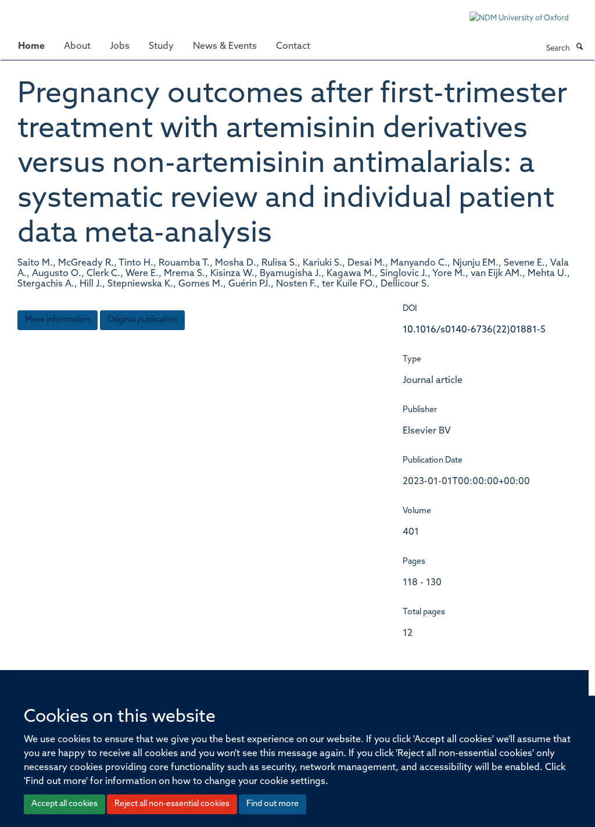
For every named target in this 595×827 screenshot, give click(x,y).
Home (31, 46)
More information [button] (57, 320)
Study (161, 46)
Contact (293, 46)
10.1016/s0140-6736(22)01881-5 (474, 330)
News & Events (225, 46)
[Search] (579, 47)
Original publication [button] (142, 320)
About (77, 46)
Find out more (272, 804)
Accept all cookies (64, 804)
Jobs (120, 46)
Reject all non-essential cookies (172, 804)
